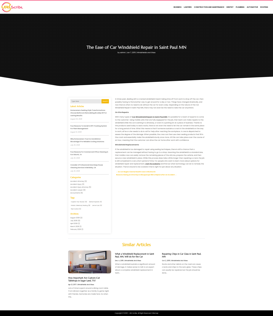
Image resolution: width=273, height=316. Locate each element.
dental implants (95, 202)
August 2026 (75, 218)
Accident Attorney (77, 181)
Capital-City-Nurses (79, 202)
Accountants (75, 193)
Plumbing (240, 7)
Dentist (230, 7)
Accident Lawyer (76, 190)
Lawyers (188, 7)
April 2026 (74, 223)
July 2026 (73, 221)
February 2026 (75, 229)
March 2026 (74, 226)
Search (105, 101)
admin (122, 52)
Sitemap (155, 313)
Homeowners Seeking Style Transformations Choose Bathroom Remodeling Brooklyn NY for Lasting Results (88, 113)
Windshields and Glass (146, 52)
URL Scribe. (133, 313)
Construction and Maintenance (209, 7)
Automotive (252, 7)
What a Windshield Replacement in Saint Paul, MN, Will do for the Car (134, 255)
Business (178, 7)
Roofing (264, 7)
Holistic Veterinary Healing (80, 205)
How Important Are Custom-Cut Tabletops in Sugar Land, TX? (84, 279)
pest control (76, 209)
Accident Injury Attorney (79, 187)
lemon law (97, 205)
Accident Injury (75, 184)
